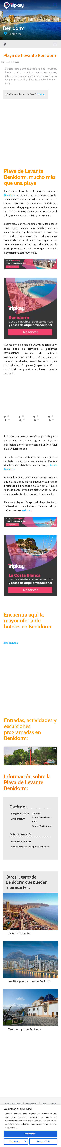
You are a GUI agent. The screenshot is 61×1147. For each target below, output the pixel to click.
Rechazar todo (43, 1141)
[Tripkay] (14, 5)
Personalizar (15, 1141)
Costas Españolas (13, 1103)
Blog (44, 1103)
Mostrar (41, 94)
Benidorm (14, 33)
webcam (26, 510)
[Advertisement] (30, 134)
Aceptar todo (30, 1133)
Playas (16, 62)
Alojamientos (31, 1103)
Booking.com (11, 642)
